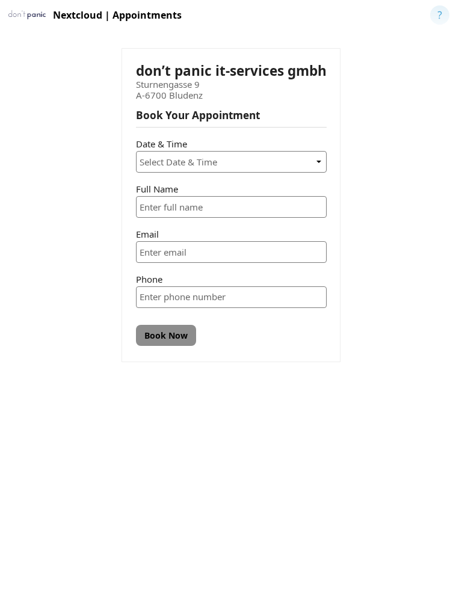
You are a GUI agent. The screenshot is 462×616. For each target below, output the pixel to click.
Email (147, 234)
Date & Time (161, 144)
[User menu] (440, 15)
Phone (149, 279)
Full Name (157, 189)
